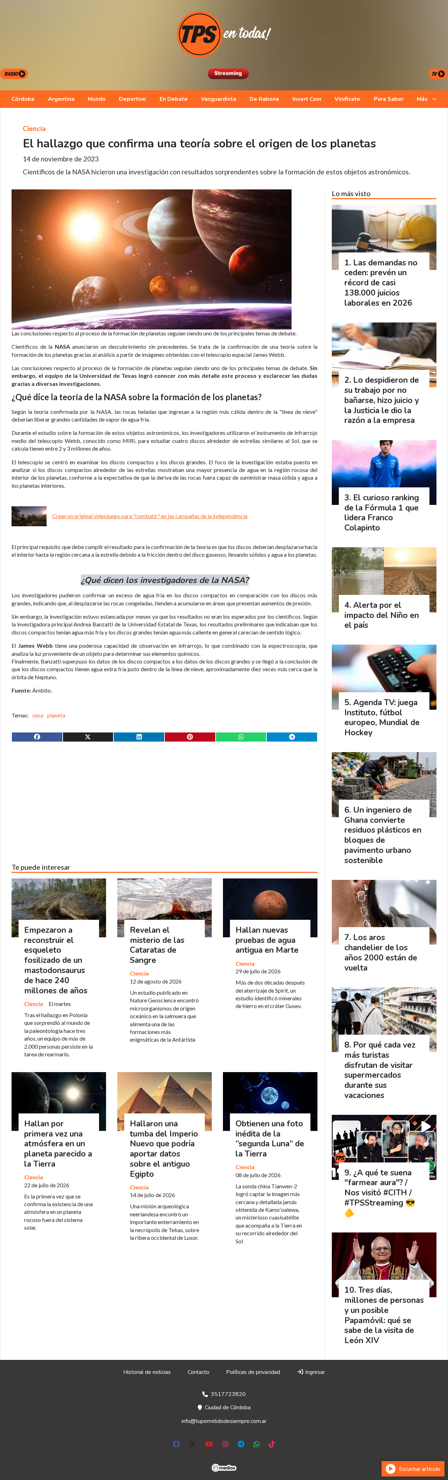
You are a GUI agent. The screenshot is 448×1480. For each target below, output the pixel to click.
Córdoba (23, 99)
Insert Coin (307, 99)
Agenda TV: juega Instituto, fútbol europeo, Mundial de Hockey (382, 717)
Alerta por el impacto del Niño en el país (381, 615)
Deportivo (132, 99)
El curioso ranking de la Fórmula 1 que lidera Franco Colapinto (381, 512)
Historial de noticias (147, 1372)
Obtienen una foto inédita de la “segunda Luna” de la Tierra (270, 1138)
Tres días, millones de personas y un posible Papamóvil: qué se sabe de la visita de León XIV (384, 1315)
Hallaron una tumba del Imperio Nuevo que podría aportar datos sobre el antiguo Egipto (164, 1149)
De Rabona (264, 99)
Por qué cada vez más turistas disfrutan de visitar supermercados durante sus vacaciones (379, 1070)
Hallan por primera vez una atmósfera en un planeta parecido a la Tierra (58, 1143)
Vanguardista (218, 99)
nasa (38, 715)
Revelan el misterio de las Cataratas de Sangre (157, 945)
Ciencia (34, 128)
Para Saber (389, 99)
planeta (56, 715)
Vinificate (347, 99)
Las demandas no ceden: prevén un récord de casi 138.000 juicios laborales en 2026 (381, 282)
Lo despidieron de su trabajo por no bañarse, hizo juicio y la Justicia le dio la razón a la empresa (381, 400)
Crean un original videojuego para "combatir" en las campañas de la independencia (149, 516)
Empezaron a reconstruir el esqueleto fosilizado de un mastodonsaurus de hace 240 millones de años (56, 960)
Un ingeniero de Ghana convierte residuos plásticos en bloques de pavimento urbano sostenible (382, 835)
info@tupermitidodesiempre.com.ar (224, 1421)
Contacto (198, 1372)
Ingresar (314, 1372)
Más (422, 99)
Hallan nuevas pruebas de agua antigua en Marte (267, 940)
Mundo (97, 99)
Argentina (61, 99)
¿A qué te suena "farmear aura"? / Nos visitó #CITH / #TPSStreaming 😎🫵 (379, 1192)
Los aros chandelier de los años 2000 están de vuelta (380, 952)
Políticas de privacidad (253, 1372)
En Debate (174, 99)
